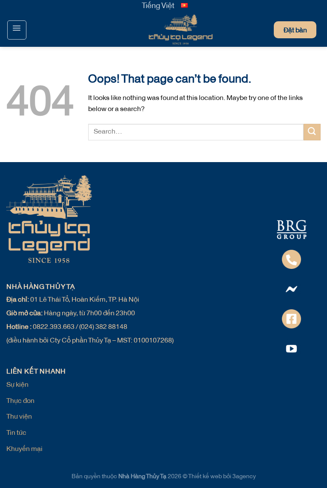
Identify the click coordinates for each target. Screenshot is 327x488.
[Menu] (16, 30)
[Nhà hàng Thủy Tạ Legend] (163, 30)
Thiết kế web (205, 477)
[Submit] (312, 132)
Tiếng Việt (158, 6)
